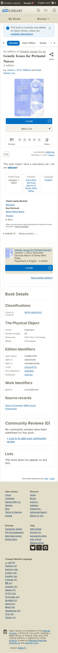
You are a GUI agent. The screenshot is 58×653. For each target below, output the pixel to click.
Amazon (9, 215)
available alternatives (22, 34)
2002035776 (30, 367)
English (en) (11, 573)
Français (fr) (11, 579)
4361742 (28, 374)
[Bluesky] (33, 547)
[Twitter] (39, 547)
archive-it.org (31, 643)
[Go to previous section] (3, 43)
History (51, 155)
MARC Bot (50, 152)
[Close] (49, 28)
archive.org (14, 643)
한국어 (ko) (10, 593)
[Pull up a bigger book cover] (29, 115)
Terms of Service (13, 512)
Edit (6, 154)
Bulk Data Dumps (13, 536)
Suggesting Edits (38, 536)
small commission (22, 227)
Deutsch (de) (11, 569)
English (48, 180)
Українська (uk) (12, 610)
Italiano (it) (10, 590)
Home (33, 495)
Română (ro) (11, 600)
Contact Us (35, 532)
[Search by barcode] (46, 10)
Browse (41, 18)
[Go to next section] (54, 43)
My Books (15, 18)
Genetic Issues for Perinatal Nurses (33, 250)
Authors (34, 502)
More (10, 219)
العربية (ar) (10, 562)
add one (12, 167)
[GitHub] (45, 547)
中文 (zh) (9, 614)
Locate (29, 121)
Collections (35, 509)
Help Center (35, 529)
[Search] (38, 10)
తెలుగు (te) (10, 607)
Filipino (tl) (10, 617)
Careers (9, 505)
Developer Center (13, 529)
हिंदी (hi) (8, 583)
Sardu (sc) (10, 604)
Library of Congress (14, 405)
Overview (13, 43)
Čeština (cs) (11, 566)
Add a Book (35, 539)
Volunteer (9, 498)
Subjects (34, 505)
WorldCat (10, 205)
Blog (7, 509)
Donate (29, 3)
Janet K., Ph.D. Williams (19, 70)
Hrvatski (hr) (11, 586)
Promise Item (11, 408)
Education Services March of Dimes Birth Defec (31, 185)
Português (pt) (12, 597)
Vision (8, 495)
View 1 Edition (28, 43)
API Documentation (14, 532)
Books (33, 498)
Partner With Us (13, 502)
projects (13, 640)
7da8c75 (22, 648)
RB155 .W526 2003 (33, 312)
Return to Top (36, 516)
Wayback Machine (37, 640)
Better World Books (15, 211)
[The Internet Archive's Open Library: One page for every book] (13, 10)
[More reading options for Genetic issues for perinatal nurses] (49, 129)
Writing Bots (11, 539)
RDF (46, 478)
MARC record (30, 405)
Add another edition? (42, 277)
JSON (52, 478)
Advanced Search (38, 512)
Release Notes (37, 543)
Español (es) (11, 576)
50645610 (29, 371)
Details (43, 43)
